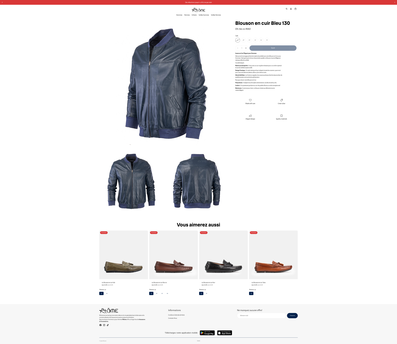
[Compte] (291, 9)
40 (156, 293)
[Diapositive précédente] (2, 2)
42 (101, 293)
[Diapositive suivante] (394, 2)
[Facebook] (100, 325)
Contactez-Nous (172, 318)
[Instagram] (104, 325)
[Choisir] (145, 276)
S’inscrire (292, 315)
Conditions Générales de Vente (176, 315)
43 (162, 293)
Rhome (104, 341)
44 (107, 293)
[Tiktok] (107, 325)
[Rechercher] (286, 9)
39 (151, 293)
